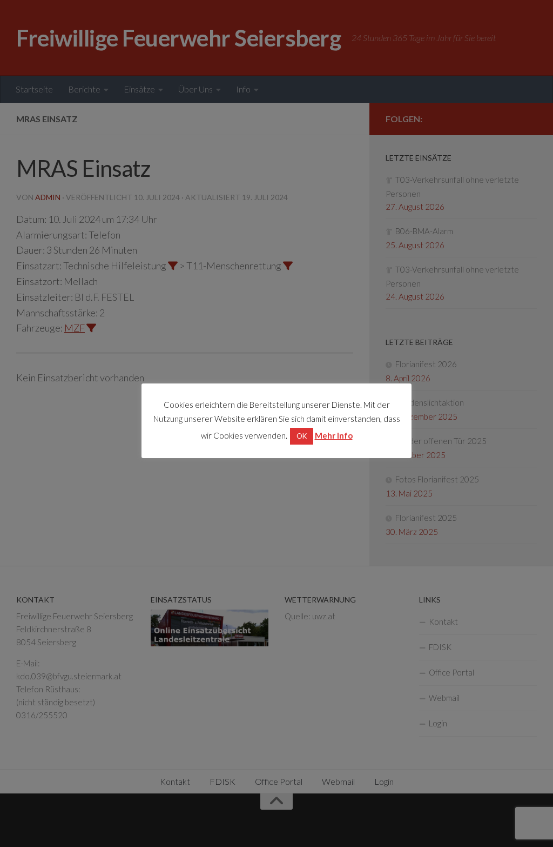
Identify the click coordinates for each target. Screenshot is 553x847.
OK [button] (301, 436)
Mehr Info (334, 435)
